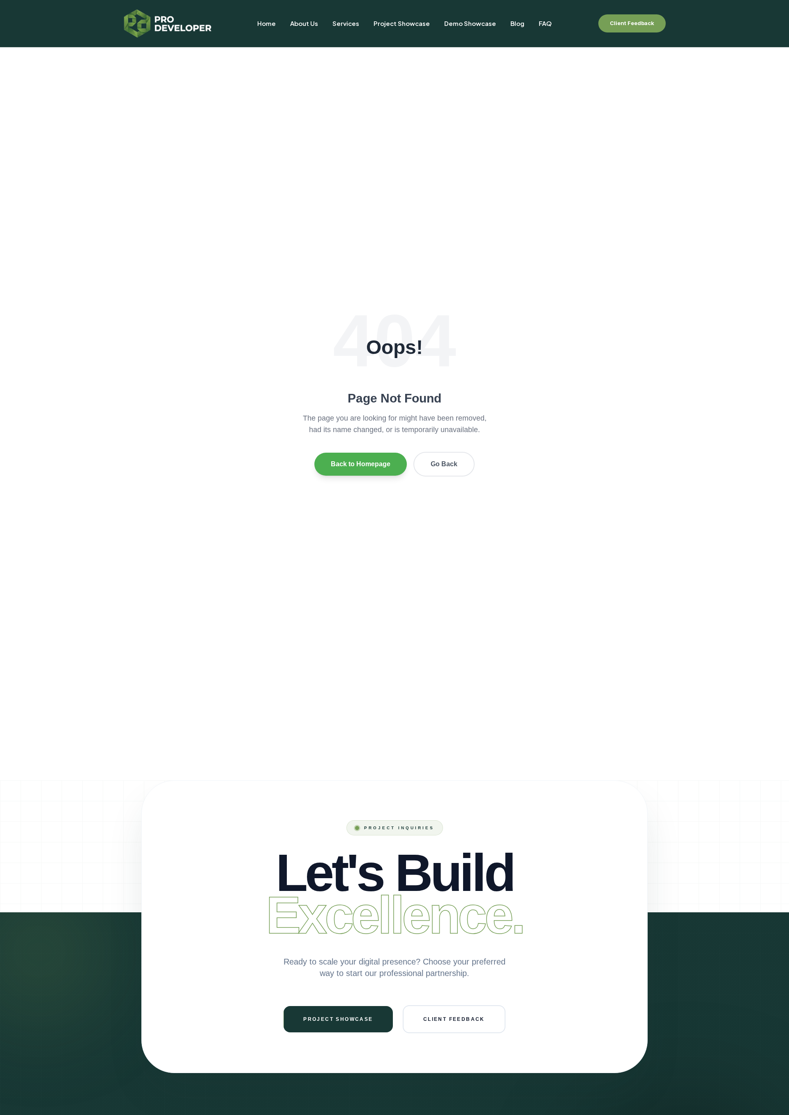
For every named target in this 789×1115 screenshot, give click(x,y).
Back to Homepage (360, 463)
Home (266, 23)
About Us (304, 23)
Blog (517, 23)
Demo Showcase (470, 23)
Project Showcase (402, 23)
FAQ (545, 23)
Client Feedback (632, 23)
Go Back (444, 463)
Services (345, 23)
